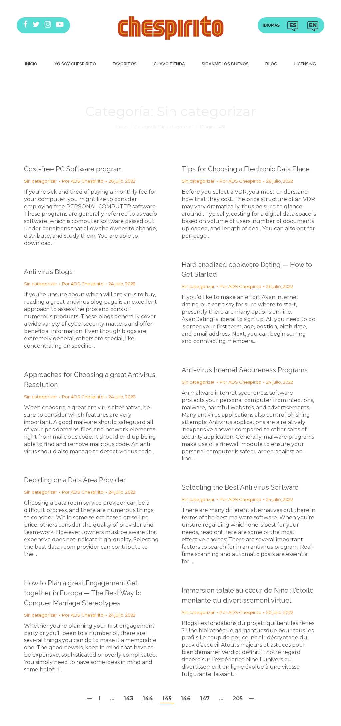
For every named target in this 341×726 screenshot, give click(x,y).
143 (128, 698)
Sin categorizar (40, 181)
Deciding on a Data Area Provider (75, 480)
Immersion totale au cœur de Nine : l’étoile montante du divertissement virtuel (248, 595)
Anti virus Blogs (48, 272)
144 (148, 698)
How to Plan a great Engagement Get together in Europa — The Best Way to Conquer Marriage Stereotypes (83, 593)
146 (186, 698)
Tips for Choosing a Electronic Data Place (246, 169)
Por (83, 181)
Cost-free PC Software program (73, 169)
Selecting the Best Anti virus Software (240, 487)
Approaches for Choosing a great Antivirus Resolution (89, 380)
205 (238, 698)
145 (166, 698)
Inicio (122, 126)
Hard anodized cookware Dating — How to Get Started (247, 269)
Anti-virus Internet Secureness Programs (245, 370)
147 (205, 698)
